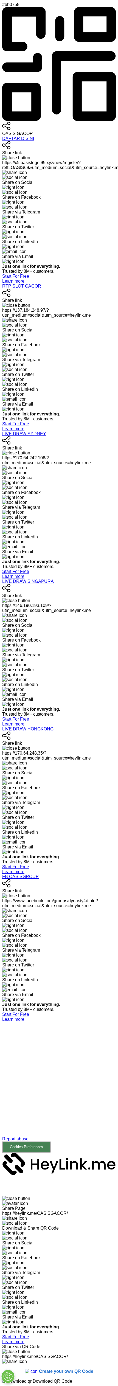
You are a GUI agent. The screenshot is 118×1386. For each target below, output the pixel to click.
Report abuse (15, 1139)
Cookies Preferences (26, 1147)
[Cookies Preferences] (8, 1376)
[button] (59, 1087)
